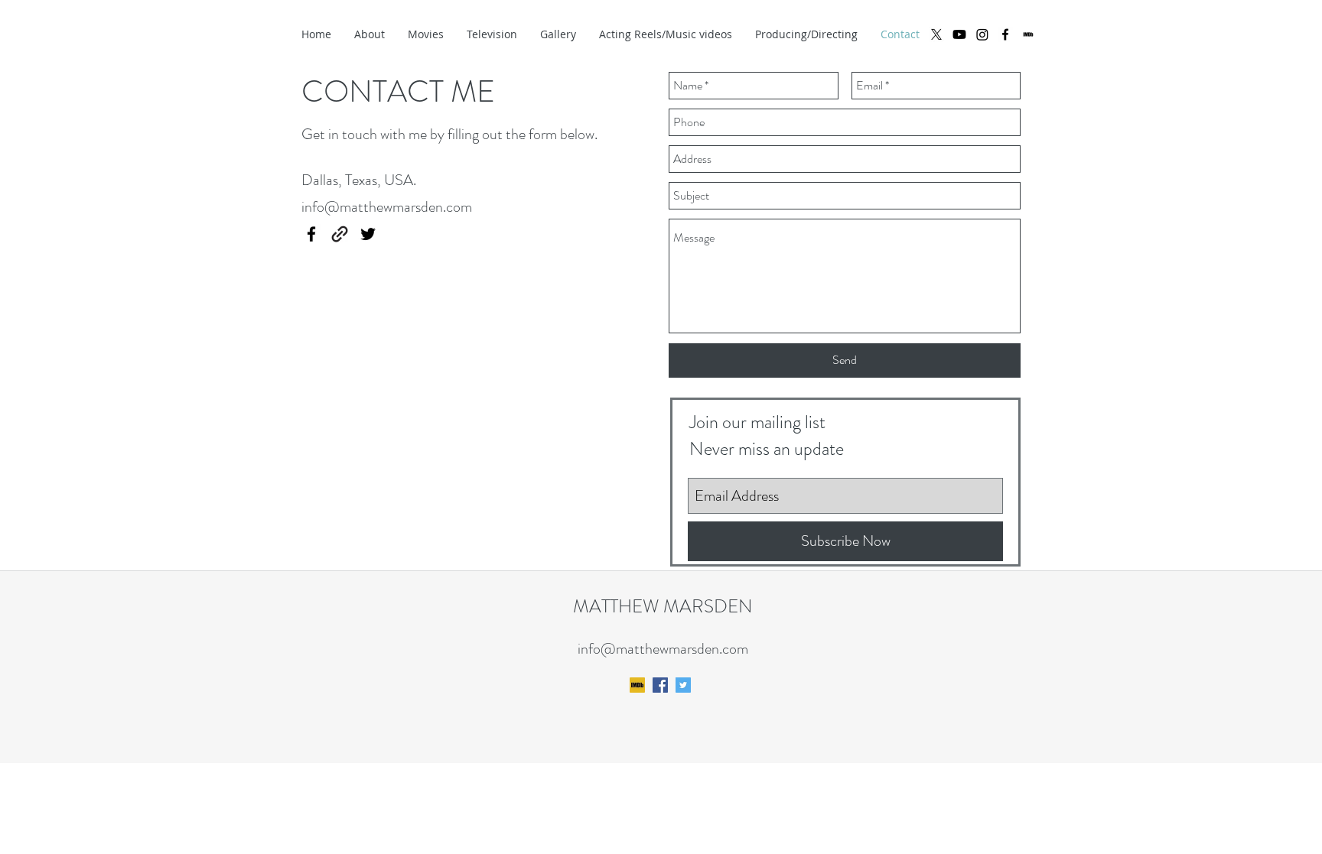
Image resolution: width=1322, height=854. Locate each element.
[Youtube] (959, 34)
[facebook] (1005, 34)
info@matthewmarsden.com (386, 207)
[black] (1028, 34)
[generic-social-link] (340, 234)
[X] (936, 34)
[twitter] (368, 234)
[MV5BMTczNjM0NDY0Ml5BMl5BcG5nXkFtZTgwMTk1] (637, 685)
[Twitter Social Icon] (683, 685)
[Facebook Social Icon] (660, 685)
